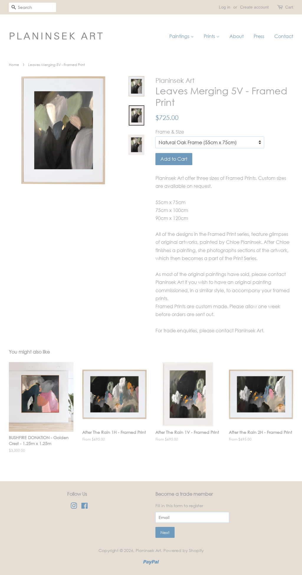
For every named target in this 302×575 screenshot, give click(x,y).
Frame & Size (169, 132)
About (236, 36)
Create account (254, 7)
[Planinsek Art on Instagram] (73, 507)
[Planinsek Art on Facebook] (84, 507)
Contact (283, 36)
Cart (289, 7)
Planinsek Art (148, 550)
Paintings (180, 36)
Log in (224, 7)
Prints (210, 36)
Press (259, 36)
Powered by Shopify (183, 550)
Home (14, 64)
